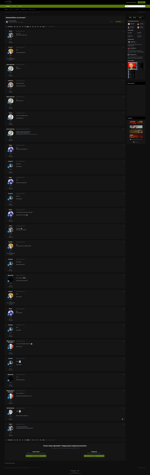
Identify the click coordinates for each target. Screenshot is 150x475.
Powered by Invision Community (75, 473)
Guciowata (142, 23)
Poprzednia (10, 26)
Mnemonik (10, 275)
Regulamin (17, 9)
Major (10, 145)
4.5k (11, 171)
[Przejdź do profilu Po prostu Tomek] (128, 27)
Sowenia (10, 161)
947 (11, 41)
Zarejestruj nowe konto (36, 455)
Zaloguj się (94, 455)
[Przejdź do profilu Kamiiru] (10, 51)
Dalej (43, 26)
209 (17, 26)
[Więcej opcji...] (123, 31)
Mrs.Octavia (133, 23)
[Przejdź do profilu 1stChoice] (10, 84)
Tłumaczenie (73, 470)
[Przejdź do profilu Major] (10, 149)
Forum (6, 9)
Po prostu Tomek (133, 26)
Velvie (10, 31)
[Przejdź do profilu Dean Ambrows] (10, 68)
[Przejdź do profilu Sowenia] (10, 165)
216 (35, 26)
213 (27, 26)
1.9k (11, 57)
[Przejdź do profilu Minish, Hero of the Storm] (10, 346)
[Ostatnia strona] (46, 26)
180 (11, 352)
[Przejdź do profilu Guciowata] (7, 21)
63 (11, 285)
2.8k (11, 74)
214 (30, 26)
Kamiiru (10, 47)
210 (20, 26)
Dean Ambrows (10, 64)
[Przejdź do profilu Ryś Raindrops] (10, 412)
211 (22, 26)
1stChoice (10, 80)
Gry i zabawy (20, 22)
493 (11, 155)
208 (14, 26)
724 (11, 123)
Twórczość (14, 6)
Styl (78, 470)
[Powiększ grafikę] (27, 214)
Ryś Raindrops (10, 408)
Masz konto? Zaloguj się (131, 2)
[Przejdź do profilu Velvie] (10, 35)
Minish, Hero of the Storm (10, 341)
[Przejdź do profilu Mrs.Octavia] (129, 24)
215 (32, 26)
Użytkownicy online (31, 9)
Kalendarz (11, 9)
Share (112, 21)
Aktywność (20, 6)
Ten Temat (139, 6)
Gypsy (10, 113)
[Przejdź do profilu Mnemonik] (10, 279)
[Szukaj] (144, 6)
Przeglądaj (8, 6)
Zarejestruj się (141, 2)
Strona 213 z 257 (52, 26)
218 (40, 26)
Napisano (20, 31)
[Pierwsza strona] (6, 26)
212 (25, 26)
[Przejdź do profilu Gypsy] (10, 117)
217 (37, 26)
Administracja (23, 9)
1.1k (11, 90)
